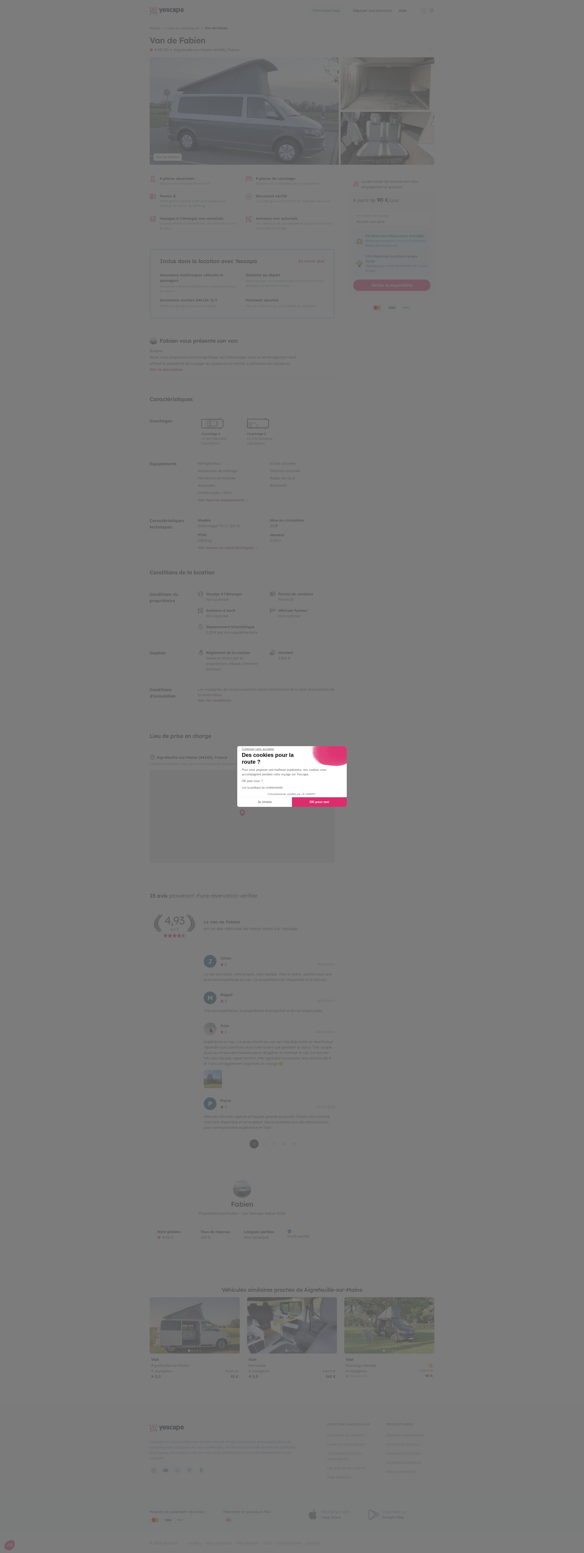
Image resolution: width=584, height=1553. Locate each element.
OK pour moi (319, 802)
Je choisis (265, 802)
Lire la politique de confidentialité (262, 787)
